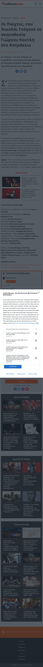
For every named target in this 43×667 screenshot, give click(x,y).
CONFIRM (12, 366)
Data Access (21, 374)
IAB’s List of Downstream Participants (24, 323)
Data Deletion (10, 374)
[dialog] (21, 333)
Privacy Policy (32, 374)
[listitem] (21, 329)
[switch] (35, 334)
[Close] (39, 293)
